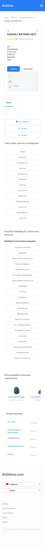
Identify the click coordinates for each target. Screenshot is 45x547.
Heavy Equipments (22, 303)
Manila (22, 152)
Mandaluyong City (22, 201)
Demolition (22, 253)
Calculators (8, 513)
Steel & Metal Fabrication (22, 347)
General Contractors (26, 17)
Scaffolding (22, 286)
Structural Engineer (22, 264)
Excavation (22, 336)
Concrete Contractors (22, 247)
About (5, 503)
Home (6, 17)
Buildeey (7, 5)
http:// (16, 86)
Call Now (13, 69)
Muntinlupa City (22, 212)
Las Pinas (22, 185)
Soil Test (22, 292)
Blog (4, 517)
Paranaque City (22, 163)
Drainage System (22, 352)
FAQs (5, 522)
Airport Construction (22, 358)
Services (14, 17)
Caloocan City (22, 174)
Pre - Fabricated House (22, 325)
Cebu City (22, 218)
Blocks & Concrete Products (22, 258)
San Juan (22, 168)
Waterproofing (22, 314)
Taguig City (22, 179)
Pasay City (22, 207)
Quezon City (22, 190)
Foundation (22, 341)
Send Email (28, 69)
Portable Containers (22, 330)
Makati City (22, 196)
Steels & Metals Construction (22, 280)
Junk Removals (22, 308)
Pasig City (22, 157)
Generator (22, 297)
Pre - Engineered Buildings (22, 275)
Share (24, 128)
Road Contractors (22, 269)
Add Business (8, 508)
